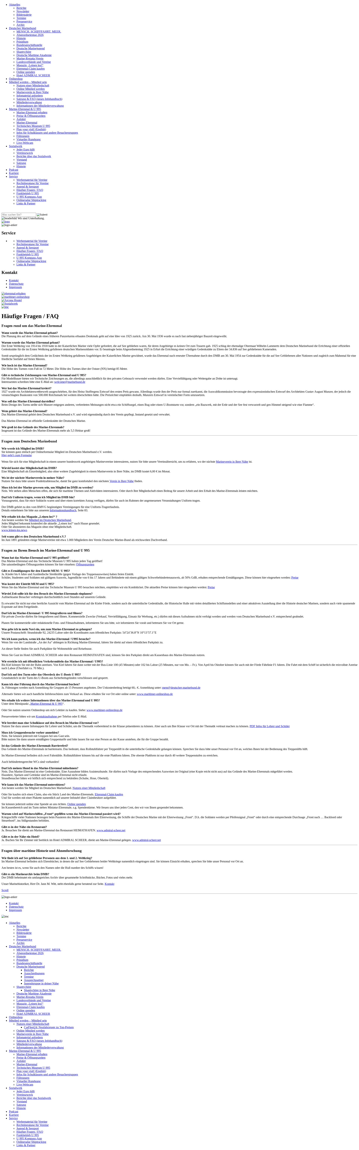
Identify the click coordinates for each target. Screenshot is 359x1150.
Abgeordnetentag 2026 (30, 35)
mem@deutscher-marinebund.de (181, 687)
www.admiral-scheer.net (111, 830)
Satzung (21, 163)
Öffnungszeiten (85, 564)
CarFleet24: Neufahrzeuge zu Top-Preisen (49, 1027)
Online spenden (25, 72)
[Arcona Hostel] (11, 300)
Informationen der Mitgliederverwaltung (40, 105)
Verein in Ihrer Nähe (122, 481)
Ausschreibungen (34, 973)
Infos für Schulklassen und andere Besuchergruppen (47, 132)
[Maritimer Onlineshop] (15, 296)
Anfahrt (21, 119)
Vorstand (21, 159)
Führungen (22, 136)
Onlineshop (16, 78)
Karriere (14, 173)
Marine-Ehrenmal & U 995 (25, 109)
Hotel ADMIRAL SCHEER (33, 75)
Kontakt (14, 280)
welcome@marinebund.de (69, 381)
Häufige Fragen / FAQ (29, 190)
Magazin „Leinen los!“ (29, 65)
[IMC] (5, 307)
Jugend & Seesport (27, 186)
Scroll (4, 890)
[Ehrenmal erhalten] (13, 293)
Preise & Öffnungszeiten (30, 115)
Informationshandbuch (63, 510)
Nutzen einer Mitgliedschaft (32, 85)
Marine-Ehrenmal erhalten (31, 112)
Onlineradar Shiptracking (31, 200)
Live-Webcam (24, 142)
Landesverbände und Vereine (33, 61)
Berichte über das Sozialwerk (33, 156)
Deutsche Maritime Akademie (34, 55)
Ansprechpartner (34, 980)
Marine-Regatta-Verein (29, 58)
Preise (294, 577)
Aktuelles (14, 4)
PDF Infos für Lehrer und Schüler (270, 726)
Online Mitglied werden (30, 88)
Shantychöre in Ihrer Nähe (39, 990)
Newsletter (22, 11)
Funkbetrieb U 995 (27, 193)
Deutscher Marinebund (22, 28)
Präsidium (22, 41)
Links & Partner (25, 203)
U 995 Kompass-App (29, 196)
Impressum (15, 287)
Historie (21, 38)
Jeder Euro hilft (25, 149)
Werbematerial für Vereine (31, 179)
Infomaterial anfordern (29, 95)
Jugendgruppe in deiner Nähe (41, 983)
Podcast (13, 169)
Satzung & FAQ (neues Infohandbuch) (39, 99)
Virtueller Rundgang (28, 139)
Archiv (20, 24)
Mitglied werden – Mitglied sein (28, 82)
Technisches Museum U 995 (33, 126)
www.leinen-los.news (14, 530)
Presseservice (24, 21)
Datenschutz (16, 283)
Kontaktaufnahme (47, 716)
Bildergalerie (24, 14)
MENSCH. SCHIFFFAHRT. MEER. (38, 31)
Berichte (21, 8)
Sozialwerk (15, 146)
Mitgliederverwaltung (29, 102)
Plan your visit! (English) (31, 129)
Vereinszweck (24, 152)
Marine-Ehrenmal (26, 122)
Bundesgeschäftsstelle (29, 45)
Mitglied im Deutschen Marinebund (50, 520)
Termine (21, 18)
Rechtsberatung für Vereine (32, 183)
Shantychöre (23, 51)
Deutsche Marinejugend (30, 48)
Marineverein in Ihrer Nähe (32, 92)
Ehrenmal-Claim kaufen (30, 68)
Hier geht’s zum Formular (16, 455)
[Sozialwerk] (9, 303)
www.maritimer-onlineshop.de (155, 694)
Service (13, 176)
